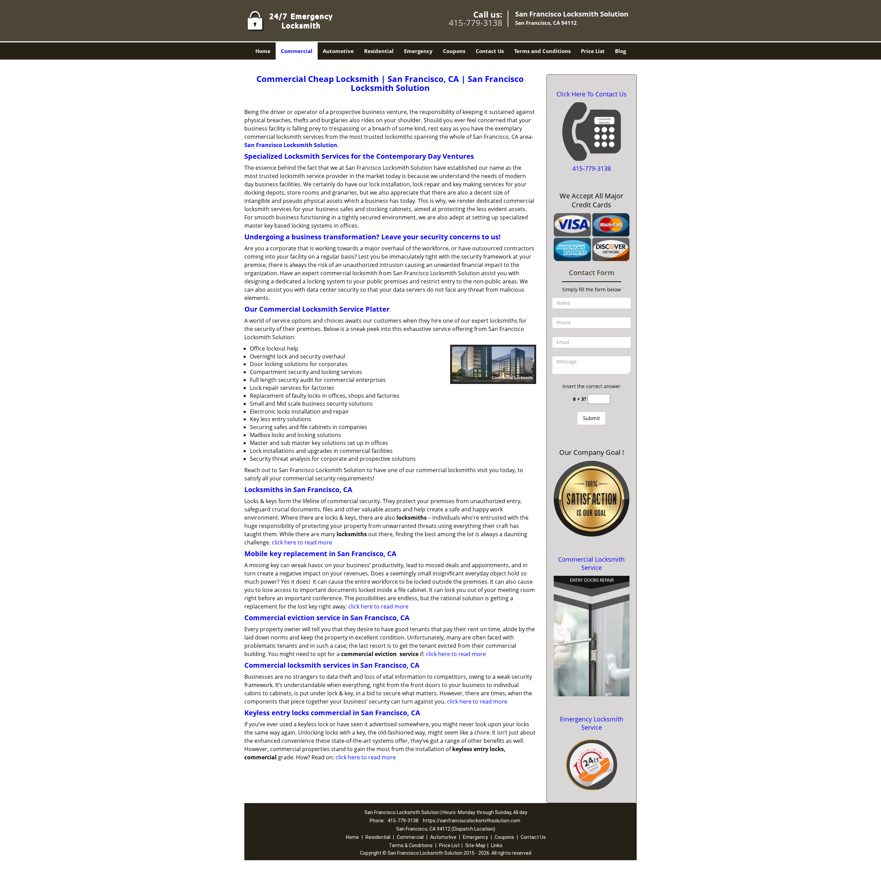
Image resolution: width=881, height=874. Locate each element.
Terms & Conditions (411, 845)
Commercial (296, 51)
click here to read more (302, 542)
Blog (620, 51)
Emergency (418, 51)
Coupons (454, 51)
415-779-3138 (475, 22)
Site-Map (475, 845)
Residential (379, 51)
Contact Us (490, 51)
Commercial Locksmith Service (591, 563)
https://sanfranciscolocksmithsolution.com (471, 820)
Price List (593, 51)
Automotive (338, 51)
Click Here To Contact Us (591, 94)
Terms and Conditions (542, 51)
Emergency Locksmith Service (591, 723)
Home (262, 51)
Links (496, 845)
